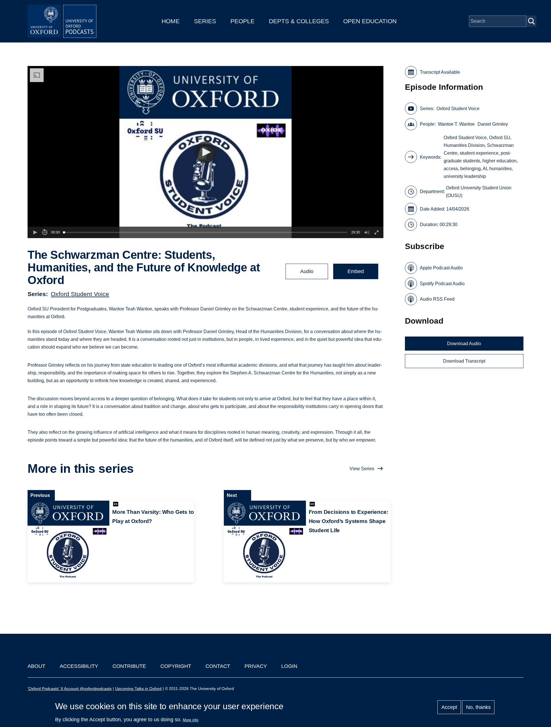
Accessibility (79, 666)
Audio (306, 271)
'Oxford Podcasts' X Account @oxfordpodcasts (70, 688)
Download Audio (464, 343)
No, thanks (478, 707)
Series (205, 21)
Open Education (370, 21)
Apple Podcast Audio (441, 267)
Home (171, 21)
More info (190, 720)
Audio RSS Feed (437, 299)
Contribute (129, 666)
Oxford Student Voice (80, 294)
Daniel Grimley (493, 124)
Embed (356, 271)
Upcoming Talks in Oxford (138, 688)
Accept (449, 707)
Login (289, 666)
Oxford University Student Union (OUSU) (478, 191)
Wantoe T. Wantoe (456, 124)
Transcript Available (440, 72)
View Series (362, 468)
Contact (217, 666)
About (36, 666)
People (242, 21)
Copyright (175, 666)
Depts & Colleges (299, 21)
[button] (205, 152)
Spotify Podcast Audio (442, 283)
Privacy (256, 666)
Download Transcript (464, 361)
